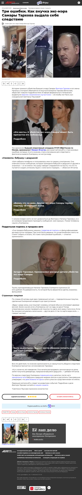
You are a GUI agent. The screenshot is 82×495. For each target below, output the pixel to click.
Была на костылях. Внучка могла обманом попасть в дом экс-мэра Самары (45, 349)
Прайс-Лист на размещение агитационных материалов (34, 455)
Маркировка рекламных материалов (29, 457)
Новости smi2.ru (8, 444)
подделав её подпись (50, 230)
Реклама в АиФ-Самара (52, 453)
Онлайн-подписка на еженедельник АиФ (30, 453)
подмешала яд (46, 375)
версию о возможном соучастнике (36, 95)
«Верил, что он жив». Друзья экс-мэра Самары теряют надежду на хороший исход (43, 204)
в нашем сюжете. (41, 385)
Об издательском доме (24, 450)
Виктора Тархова (63, 88)
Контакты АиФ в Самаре (62, 455)
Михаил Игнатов (38, 150)
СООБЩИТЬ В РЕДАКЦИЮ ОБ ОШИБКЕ (54, 457)
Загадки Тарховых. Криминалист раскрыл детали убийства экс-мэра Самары (46, 273)
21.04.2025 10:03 (6, 8)
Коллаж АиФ (6, 79)
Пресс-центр (38, 450)
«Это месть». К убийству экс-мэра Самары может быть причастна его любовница (43, 133)
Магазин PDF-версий (50, 450)
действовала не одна (34, 379)
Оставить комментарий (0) (65, 396)
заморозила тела (19, 377)
